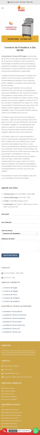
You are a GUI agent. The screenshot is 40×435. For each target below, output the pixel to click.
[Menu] (2, 8)
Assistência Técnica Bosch (12, 311)
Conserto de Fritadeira (11, 298)
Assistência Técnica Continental (14, 315)
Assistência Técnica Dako (12, 322)
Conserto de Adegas (10, 291)
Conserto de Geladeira (11, 301)
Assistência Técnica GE (11, 328)
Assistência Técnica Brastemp (14, 318)
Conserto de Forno (10, 295)
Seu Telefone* (6, 222)
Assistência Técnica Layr (12, 332)
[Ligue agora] (4, 431)
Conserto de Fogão (10, 288)
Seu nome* (5, 214)
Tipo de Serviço (6, 230)
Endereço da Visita (8, 239)
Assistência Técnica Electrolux (14, 325)
